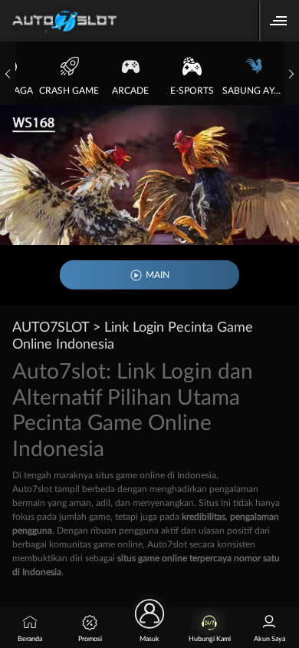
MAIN (157, 274)
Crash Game (69, 90)
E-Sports (192, 90)
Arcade (130, 90)
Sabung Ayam (253, 90)
